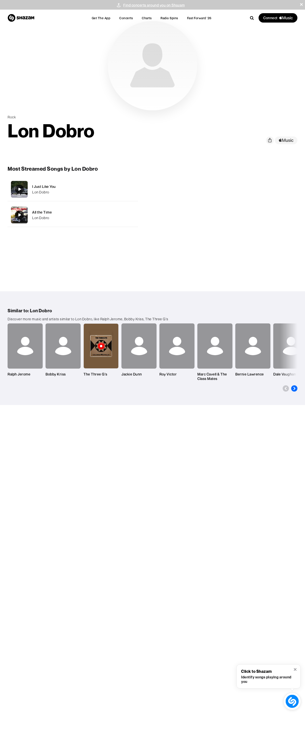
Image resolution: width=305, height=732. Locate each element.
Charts (147, 18)
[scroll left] (286, 388)
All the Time (42, 212)
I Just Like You (44, 186)
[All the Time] (73, 215)
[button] (301, 4)
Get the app (101, 18)
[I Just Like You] (73, 189)
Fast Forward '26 (199, 18)
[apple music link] (286, 140)
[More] (131, 189)
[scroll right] (294, 388)
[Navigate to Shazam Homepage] (21, 18)
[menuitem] (101, 18)
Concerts (126, 18)
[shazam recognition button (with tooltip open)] (292, 701)
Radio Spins (169, 18)
